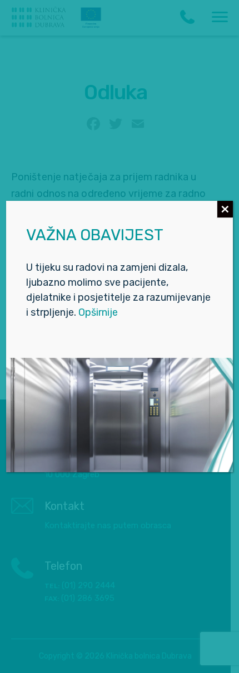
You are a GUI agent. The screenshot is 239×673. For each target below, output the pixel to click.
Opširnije (98, 312)
